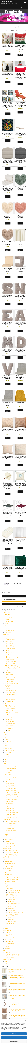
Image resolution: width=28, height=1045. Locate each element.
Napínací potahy (7, 848)
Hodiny (6, 623)
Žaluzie (6, 928)
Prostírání (7, 754)
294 (14, 584)
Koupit (7, 53)
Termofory (8, 870)
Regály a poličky (9, 621)
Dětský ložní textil (10, 905)
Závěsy (7, 714)
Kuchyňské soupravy (11, 661)
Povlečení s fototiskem (11, 794)
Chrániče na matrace (11, 768)
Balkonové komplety (10, 707)
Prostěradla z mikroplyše (11, 817)
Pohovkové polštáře (9, 865)
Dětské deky (9, 887)
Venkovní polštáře (10, 957)
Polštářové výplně (10, 943)
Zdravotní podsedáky (11, 699)
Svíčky (7, 628)
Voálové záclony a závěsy (12, 712)
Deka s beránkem (10, 645)
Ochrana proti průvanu (10, 863)
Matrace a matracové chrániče (12, 767)
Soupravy (8, 779)
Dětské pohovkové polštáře (14, 890)
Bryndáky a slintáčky (12, 897)
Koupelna (7, 650)
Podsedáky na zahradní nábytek (13, 954)
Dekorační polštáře (9, 861)
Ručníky (9, 654)
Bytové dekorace (8, 614)
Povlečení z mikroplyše (11, 797)
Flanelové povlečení (10, 785)
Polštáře (5, 859)
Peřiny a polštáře (8, 774)
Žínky (6, 743)
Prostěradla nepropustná (12, 812)
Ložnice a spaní (6, 819)
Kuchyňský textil (7, 747)
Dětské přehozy (11, 910)
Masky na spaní (8, 934)
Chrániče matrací (8, 932)
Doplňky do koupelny (9, 616)
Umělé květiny (8, 632)
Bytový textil (6, 634)
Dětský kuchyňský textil (11, 896)
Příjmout (14, 1033)
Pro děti (5, 883)
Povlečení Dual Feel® (11, 788)
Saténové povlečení (10, 801)
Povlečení (7, 781)
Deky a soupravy (8, 641)
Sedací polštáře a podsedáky (11, 697)
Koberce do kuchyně (10, 676)
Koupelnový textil (7, 732)
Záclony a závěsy (9, 705)
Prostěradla (7, 807)
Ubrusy (6, 758)
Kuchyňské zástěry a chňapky (11, 658)
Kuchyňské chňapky (10, 659)
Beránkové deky (9, 643)
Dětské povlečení (10, 783)
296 (20, 584)
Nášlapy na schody (10, 679)
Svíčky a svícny (8, 627)
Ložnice (5, 763)
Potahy (4, 872)
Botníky (7, 619)
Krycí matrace (9, 770)
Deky (4, 716)
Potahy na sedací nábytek (9, 881)
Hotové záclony (9, 710)
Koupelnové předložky (10, 656)
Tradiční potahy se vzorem (11, 854)
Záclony (6, 961)
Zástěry (6, 761)
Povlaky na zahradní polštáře (12, 956)
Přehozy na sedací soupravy (11, 683)
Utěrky (7, 670)
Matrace (8, 772)
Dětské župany (11, 919)
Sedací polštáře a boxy (10, 692)
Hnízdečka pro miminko (13, 914)
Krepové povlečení (10, 787)
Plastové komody (11, 727)
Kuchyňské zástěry (10, 663)
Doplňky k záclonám (10, 708)
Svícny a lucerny (10, 630)
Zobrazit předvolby (14, 1041)
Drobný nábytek (8, 618)
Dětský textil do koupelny (12, 916)
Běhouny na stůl (8, 748)
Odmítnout (14, 1037)
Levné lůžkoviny (6, 2)
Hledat (14, 596)
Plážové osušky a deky (11, 736)
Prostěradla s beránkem (11, 814)
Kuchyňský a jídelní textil (10, 665)
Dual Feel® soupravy (11, 639)
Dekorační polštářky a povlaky (11, 636)
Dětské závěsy (9, 894)
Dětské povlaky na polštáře (14, 892)
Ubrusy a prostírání (9, 701)
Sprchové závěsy (8, 741)
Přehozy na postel (9, 805)
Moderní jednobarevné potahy (11, 850)
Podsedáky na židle (10, 694)
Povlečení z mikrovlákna (11, 799)
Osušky (7, 687)
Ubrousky (7, 756)
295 (17, 584)
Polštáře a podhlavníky (11, 777)
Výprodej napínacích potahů (11, 856)
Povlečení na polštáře (11, 937)
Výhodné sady (9, 803)
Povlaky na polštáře (9, 867)
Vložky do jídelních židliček (14, 903)
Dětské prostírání (11, 899)
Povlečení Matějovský (11, 790)
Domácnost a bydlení (8, 718)
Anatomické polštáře (12, 945)
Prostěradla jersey (10, 810)
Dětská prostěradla (12, 907)
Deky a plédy (7, 638)
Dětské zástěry (11, 901)
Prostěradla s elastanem (11, 816)
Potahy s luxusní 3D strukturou (12, 852)
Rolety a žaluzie (6, 925)
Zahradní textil (8, 952)
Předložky (7, 737)
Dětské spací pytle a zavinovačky (15, 912)
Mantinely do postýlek (11, 921)
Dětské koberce (9, 674)
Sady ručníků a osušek (11, 690)
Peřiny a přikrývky (10, 776)
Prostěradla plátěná (10, 847)
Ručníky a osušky (10, 652)
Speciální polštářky (9, 868)
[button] (26, 1020)
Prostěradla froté (10, 808)
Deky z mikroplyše (10, 647)
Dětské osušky (11, 917)
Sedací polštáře (9, 696)
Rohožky (6, 625)
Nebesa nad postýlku (11, 923)
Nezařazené (6, 857)
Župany (6, 745)
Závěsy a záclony (7, 959)
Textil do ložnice (7, 930)
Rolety (6, 927)
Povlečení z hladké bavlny (12, 796)
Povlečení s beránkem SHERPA (13, 792)
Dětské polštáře (9, 888)
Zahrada (5, 950)
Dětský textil (7, 885)
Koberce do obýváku (10, 678)
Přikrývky (8, 947)
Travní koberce (9, 681)
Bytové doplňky (6, 612)
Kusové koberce (8, 672)
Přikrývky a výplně (9, 941)
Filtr (14, 604)
